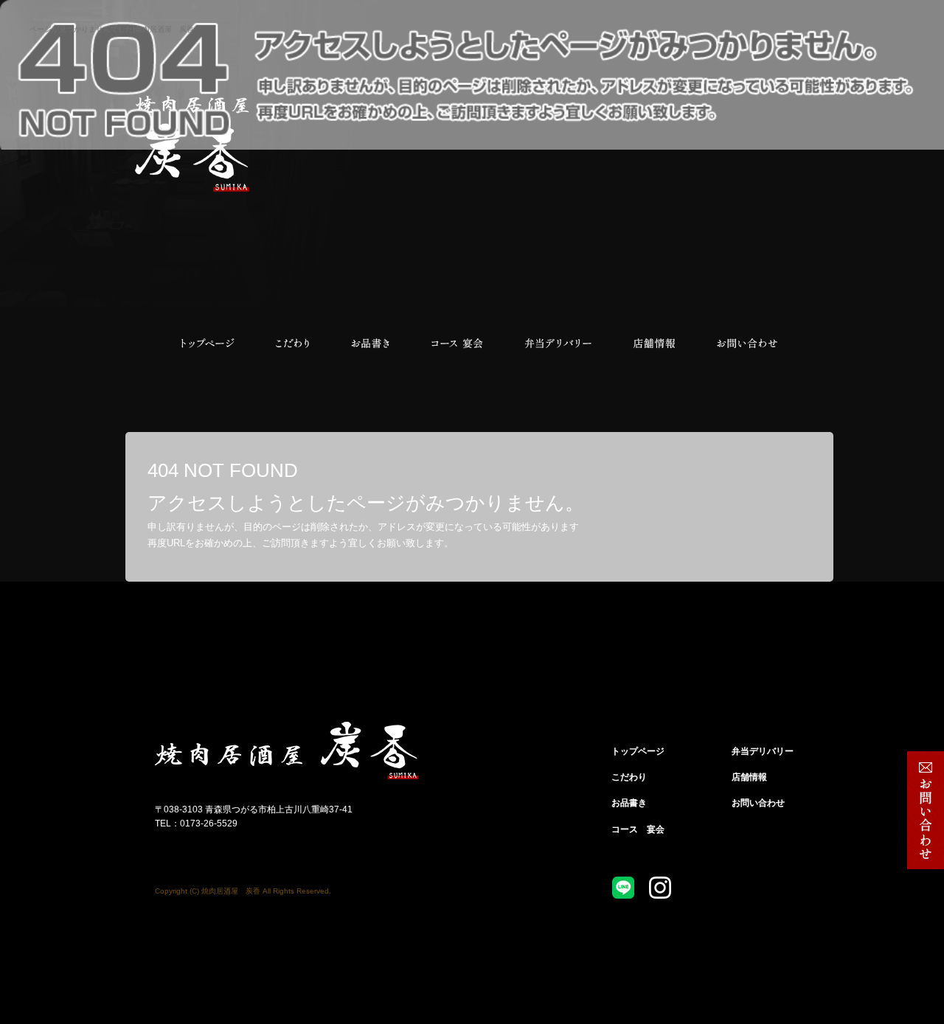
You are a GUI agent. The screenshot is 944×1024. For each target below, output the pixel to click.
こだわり (291, 343)
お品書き (370, 343)
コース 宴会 (457, 343)
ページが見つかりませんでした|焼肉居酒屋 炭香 (112, 29)
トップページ (206, 343)
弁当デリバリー (559, 343)
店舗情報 (654, 343)
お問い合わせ (746, 343)
